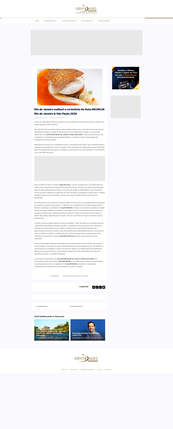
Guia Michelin (55, 276)
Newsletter (108, 369)
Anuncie (99, 369)
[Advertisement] (85, 42)
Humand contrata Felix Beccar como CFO (85, 334)
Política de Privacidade (87, 369)
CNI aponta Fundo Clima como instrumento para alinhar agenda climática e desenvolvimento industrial (51, 332)
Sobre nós (64, 369)
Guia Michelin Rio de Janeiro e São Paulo (75, 276)
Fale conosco (74, 369)
